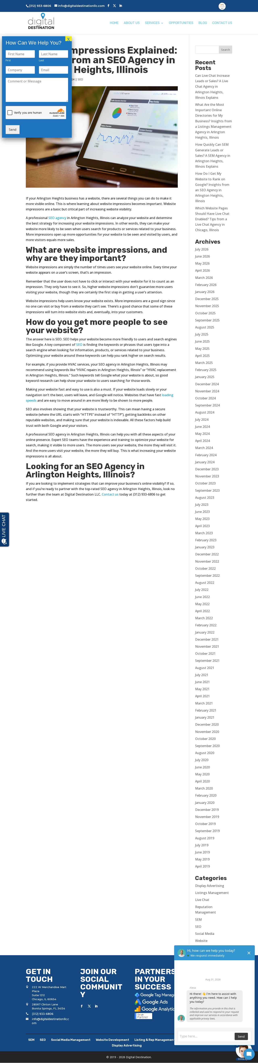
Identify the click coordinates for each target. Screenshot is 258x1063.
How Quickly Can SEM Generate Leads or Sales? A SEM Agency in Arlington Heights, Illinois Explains (212, 155)
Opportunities (181, 23)
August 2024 (204, 412)
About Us (132, 23)
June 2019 (202, 852)
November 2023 (207, 476)
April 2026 (202, 270)
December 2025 (207, 299)
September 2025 (207, 320)
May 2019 (202, 859)
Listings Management (212, 893)
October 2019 (205, 824)
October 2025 (205, 313)
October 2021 (205, 653)
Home (114, 23)
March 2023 (204, 533)
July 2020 (201, 760)
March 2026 (204, 277)
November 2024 (207, 391)
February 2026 (205, 285)
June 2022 (202, 597)
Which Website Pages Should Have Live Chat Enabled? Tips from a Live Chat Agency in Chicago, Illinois (212, 219)
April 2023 (202, 526)
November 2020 (207, 731)
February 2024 (205, 455)
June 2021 (202, 682)
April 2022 (202, 611)
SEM (198, 919)
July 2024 (201, 419)
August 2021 (204, 668)
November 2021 (207, 646)
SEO (80, 79)
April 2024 (202, 441)
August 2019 (204, 838)
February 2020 (205, 795)
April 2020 (202, 781)
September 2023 (207, 490)
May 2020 (202, 774)
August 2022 (204, 582)
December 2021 (207, 639)
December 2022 (207, 554)
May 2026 (202, 263)
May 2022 (202, 604)
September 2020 (207, 746)
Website (201, 940)
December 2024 (207, 384)
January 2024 (204, 462)
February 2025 (205, 370)
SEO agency (57, 218)
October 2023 (205, 483)
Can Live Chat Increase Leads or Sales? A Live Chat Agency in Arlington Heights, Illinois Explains (212, 86)
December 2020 (207, 724)
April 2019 (202, 866)
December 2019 (207, 809)
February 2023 (205, 540)
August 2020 (204, 753)
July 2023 (201, 504)
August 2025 (204, 327)
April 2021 (202, 696)
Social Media (204, 933)
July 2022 (201, 589)
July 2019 (201, 845)
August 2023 (204, 497)
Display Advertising (209, 885)
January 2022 (204, 632)
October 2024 (205, 398)
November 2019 (207, 817)
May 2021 (202, 689)
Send (12, 129)
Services (152, 23)
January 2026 (204, 292)
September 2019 (207, 831)
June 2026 (202, 256)
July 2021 (201, 675)
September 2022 (207, 575)
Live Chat (202, 900)
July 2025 (201, 334)
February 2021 (205, 710)
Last (41, 60)
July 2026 (201, 249)
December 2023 (207, 469)
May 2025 (202, 348)
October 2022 (205, 568)
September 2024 (207, 405)
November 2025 (207, 306)
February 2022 (205, 625)
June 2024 (202, 426)
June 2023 (202, 511)
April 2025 (202, 355)
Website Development (112, 1040)
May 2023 (202, 518)
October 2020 (205, 739)
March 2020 (204, 788)
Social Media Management (71, 1040)
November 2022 (207, 561)
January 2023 (204, 547)
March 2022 (204, 618)
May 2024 (202, 433)
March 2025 (204, 363)
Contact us (110, 494)
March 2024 (204, 448)
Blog (203, 23)
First (8, 60)
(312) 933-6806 (42, 1014)
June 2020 (202, 767)
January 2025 (204, 377)
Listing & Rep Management (154, 1040)
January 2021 (204, 717)
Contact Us (222, 23)
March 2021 (204, 703)
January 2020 (204, 802)
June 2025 (202, 341)
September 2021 (207, 660)
